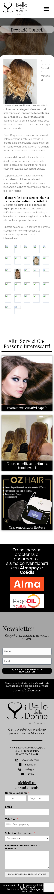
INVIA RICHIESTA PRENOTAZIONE (27, 874)
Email (9, 806)
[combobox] (8, 824)
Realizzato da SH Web (17, 889)
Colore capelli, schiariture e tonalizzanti (27, 465)
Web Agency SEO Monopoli (35, 890)
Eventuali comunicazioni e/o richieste (22, 847)
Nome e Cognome (17, 793)
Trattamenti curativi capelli (27, 408)
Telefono (11, 819)
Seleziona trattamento (20, 833)
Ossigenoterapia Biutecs (27, 527)
